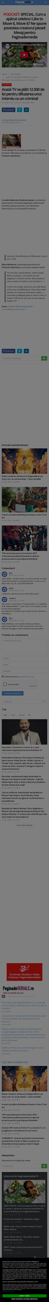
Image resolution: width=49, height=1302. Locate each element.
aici (44, 1274)
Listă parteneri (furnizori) (8, 1291)
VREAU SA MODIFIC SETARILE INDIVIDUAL (24, 1299)
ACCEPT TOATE (24, 1296)
